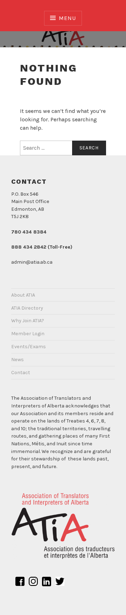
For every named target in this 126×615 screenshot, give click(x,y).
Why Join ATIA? (27, 321)
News (17, 360)
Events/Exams (28, 347)
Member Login (27, 334)
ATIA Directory (27, 308)
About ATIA (23, 295)
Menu (67, 18)
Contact (20, 373)
